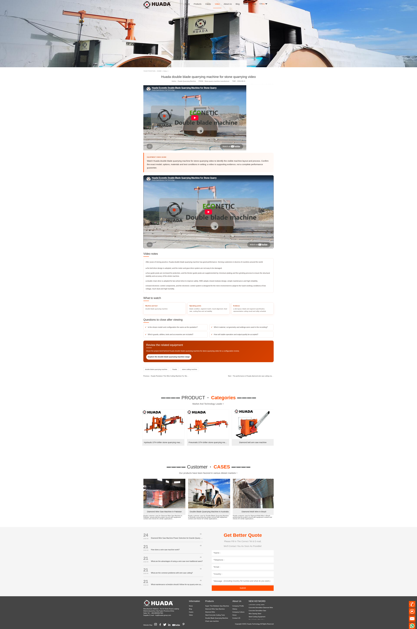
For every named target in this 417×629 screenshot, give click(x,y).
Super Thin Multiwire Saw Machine (217, 606)
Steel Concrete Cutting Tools (215, 615)
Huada (174, 369)
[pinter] (184, 625)
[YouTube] (176, 625)
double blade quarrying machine (156, 369)
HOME (159, 71)
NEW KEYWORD (257, 601)
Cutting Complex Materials (258, 618)
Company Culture (238, 612)
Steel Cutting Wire (255, 606)
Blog (190, 609)
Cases (191, 612)
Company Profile (238, 606)
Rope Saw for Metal (255, 612)
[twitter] (165, 625)
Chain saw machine (212, 621)
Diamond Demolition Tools (258, 609)
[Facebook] (161, 625)
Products (209, 601)
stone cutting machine (189, 369)
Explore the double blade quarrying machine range (169, 357)
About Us (236, 601)
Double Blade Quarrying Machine (216, 618)
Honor (234, 615)
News (191, 606)
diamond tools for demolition (258, 615)
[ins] (156, 625)
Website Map (147, 625)
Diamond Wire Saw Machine (215, 609)
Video (165, 71)
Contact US (236, 618)
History (234, 609)
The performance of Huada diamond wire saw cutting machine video (256, 376)
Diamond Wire (210, 612)
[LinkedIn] (170, 625)
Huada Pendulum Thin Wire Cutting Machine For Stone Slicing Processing (176, 376)
